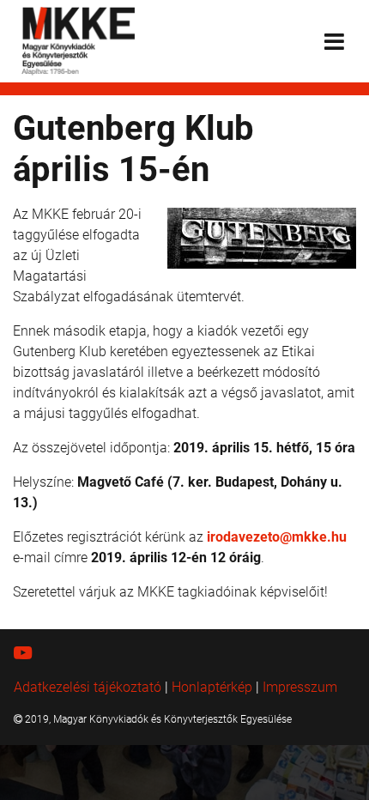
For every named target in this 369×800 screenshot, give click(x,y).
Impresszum (300, 687)
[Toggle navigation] (334, 41)
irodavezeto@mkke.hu (277, 537)
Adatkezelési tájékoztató (87, 687)
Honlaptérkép (212, 687)
